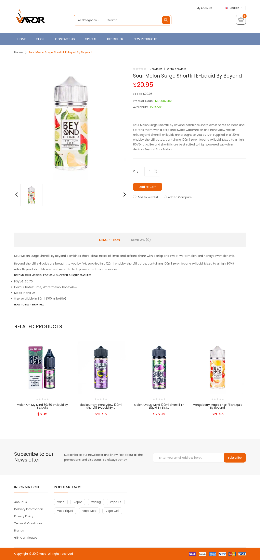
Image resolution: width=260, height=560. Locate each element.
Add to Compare (180, 197)
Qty (135, 171)
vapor (78, 502)
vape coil (112, 511)
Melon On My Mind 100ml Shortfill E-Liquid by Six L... (159, 406)
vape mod (89, 511)
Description (109, 240)
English (235, 8)
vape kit (115, 502)
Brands (19, 530)
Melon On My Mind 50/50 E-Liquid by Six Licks (42, 406)
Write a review (176, 69)
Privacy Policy (23, 516)
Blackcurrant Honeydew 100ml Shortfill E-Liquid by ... (101, 406)
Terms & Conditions (28, 523)
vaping (96, 502)
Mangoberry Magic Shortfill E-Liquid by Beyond (217, 406)
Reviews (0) (141, 240)
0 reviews (156, 69)
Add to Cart (147, 187)
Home (18, 52)
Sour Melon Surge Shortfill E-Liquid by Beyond (60, 52)
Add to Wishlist (148, 197)
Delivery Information (28, 509)
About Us (20, 502)
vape (60, 502)
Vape (43, 554)
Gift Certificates (25, 538)
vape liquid (65, 511)
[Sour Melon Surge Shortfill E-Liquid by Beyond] (31, 195)
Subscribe (235, 458)
